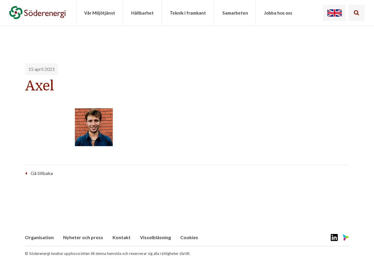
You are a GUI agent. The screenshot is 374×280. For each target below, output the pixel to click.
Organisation (39, 237)
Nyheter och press (83, 237)
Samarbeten (235, 12)
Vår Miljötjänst (99, 12)
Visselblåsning (155, 237)
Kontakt (121, 237)
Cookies (189, 237)
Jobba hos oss (278, 12)
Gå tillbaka (42, 173)
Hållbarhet (142, 12)
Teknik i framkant (188, 12)
